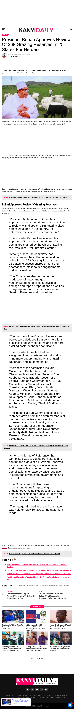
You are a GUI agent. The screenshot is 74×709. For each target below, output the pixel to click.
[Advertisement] (37, 13)
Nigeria (5, 587)
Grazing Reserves (33, 585)
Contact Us (22, 695)
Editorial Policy (44, 695)
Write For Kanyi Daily (58, 697)
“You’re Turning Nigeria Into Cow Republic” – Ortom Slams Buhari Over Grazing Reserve (39, 570)
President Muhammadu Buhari (13, 70)
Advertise (32, 695)
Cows (16, 585)
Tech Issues (43, 697)
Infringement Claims (60, 695)
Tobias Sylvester (15, 56)
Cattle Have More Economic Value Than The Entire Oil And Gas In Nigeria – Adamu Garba (39, 574)
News (67, 585)
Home (8, 695)
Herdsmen (44, 585)
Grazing (23, 585)
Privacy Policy (31, 697)
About (14, 695)
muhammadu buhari (56, 585)
